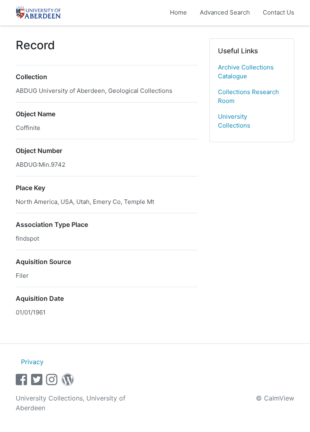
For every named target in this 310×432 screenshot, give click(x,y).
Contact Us (278, 12)
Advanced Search (225, 12)
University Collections (234, 121)
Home (178, 12)
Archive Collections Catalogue (246, 71)
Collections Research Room (248, 96)
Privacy (32, 362)
